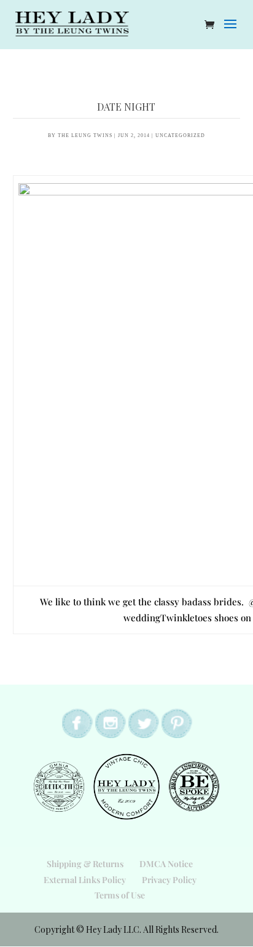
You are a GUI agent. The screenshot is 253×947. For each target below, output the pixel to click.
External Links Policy (85, 880)
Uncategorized (180, 135)
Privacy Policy (169, 880)
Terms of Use (120, 895)
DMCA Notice (166, 864)
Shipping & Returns (85, 864)
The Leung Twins (85, 135)
